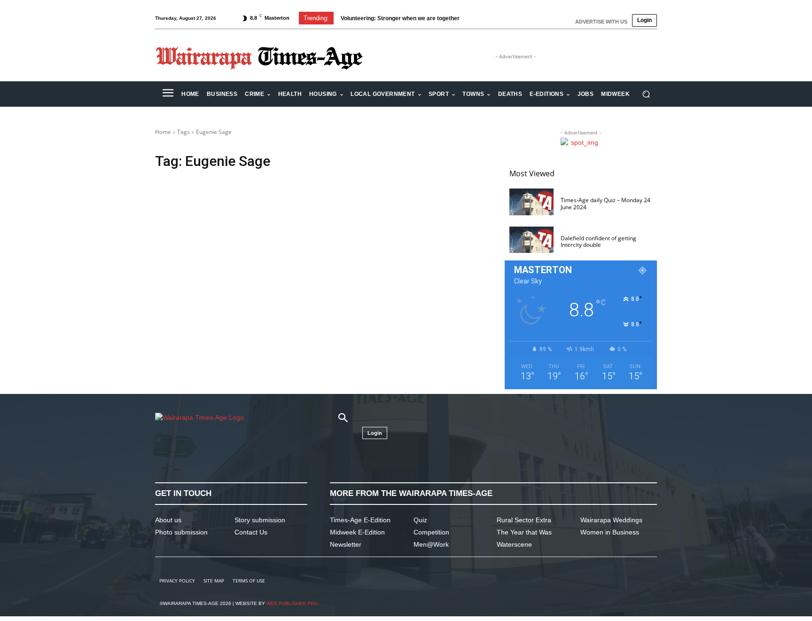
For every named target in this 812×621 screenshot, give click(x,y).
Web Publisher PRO (292, 603)
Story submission (259, 520)
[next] (492, 18)
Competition (431, 532)
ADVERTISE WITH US (601, 21)
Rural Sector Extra (524, 520)
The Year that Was (524, 532)
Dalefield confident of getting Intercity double (598, 241)
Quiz (420, 520)
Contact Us (250, 532)
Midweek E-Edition (357, 532)
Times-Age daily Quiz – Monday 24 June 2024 (605, 203)
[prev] (477, 18)
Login (644, 20)
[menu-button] (167, 94)
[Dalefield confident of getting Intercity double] (531, 240)
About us (168, 520)
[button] (646, 94)
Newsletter (345, 544)
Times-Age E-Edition (360, 520)
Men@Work (431, 544)
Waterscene (514, 544)
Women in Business (609, 532)
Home (163, 132)
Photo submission (181, 532)
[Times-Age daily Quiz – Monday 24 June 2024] (531, 202)
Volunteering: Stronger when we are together (400, 18)
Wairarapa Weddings (611, 520)
